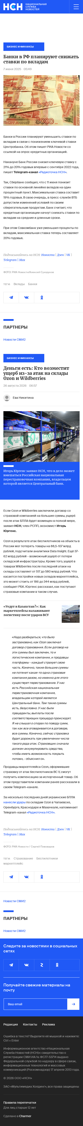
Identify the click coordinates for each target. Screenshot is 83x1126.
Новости (47, 255)
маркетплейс (13, 863)
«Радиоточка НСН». (41, 812)
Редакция (10, 1024)
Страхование (23, 858)
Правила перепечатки (19, 1102)
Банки (32, 284)
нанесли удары (14, 802)
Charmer (25, 1116)
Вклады (19, 284)
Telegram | (11, 260)
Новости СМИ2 (14, 339)
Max (22, 260)
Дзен (60, 255)
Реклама (48, 1024)
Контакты (30, 1024)
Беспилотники (47, 858)
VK (68, 255)
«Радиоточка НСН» (52, 172)
